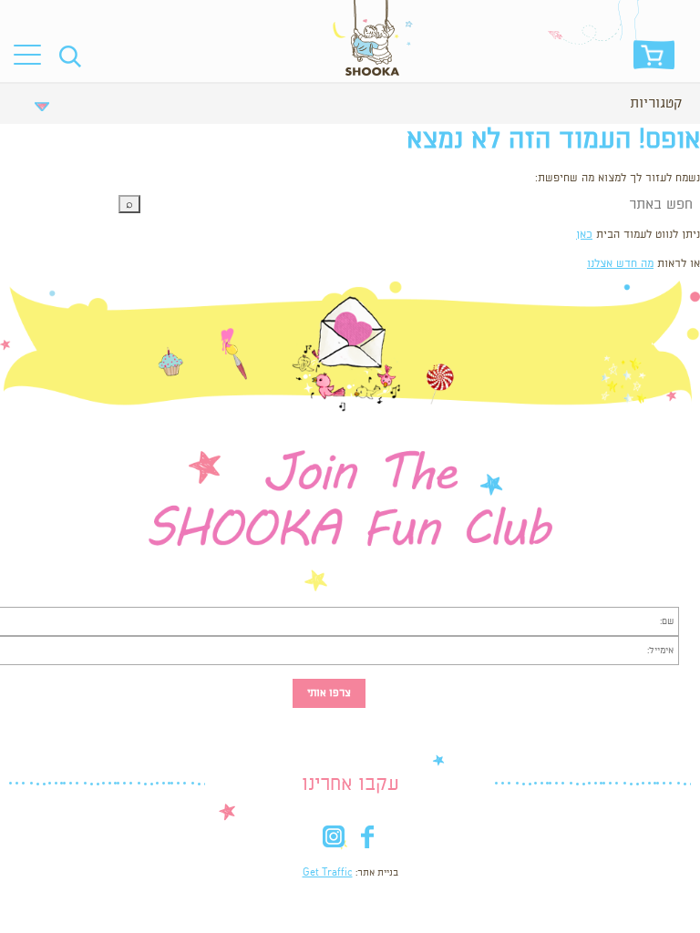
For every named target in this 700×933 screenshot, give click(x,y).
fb (366, 840)
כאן (584, 234)
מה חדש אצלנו (620, 264)
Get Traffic (328, 872)
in (333, 840)
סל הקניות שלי (653, 59)
